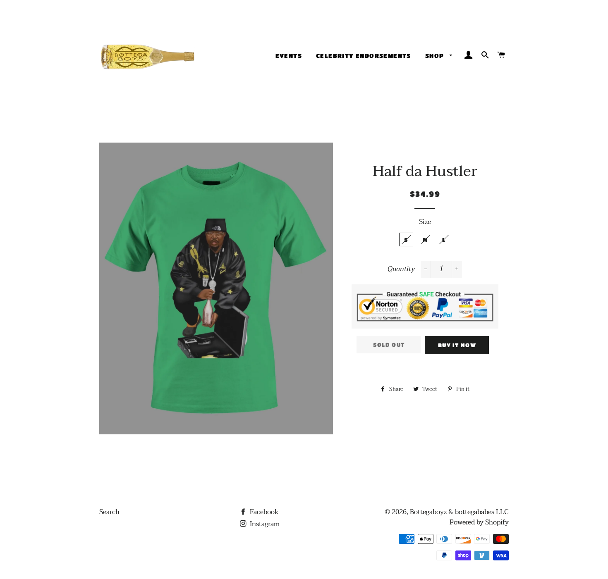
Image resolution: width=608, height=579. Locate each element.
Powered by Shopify (479, 522)
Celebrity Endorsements (363, 55)
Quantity (401, 269)
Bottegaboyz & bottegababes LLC (459, 512)
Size (425, 222)
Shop (435, 55)
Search (109, 512)
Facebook (263, 512)
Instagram (264, 524)
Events (288, 55)
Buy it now (457, 345)
